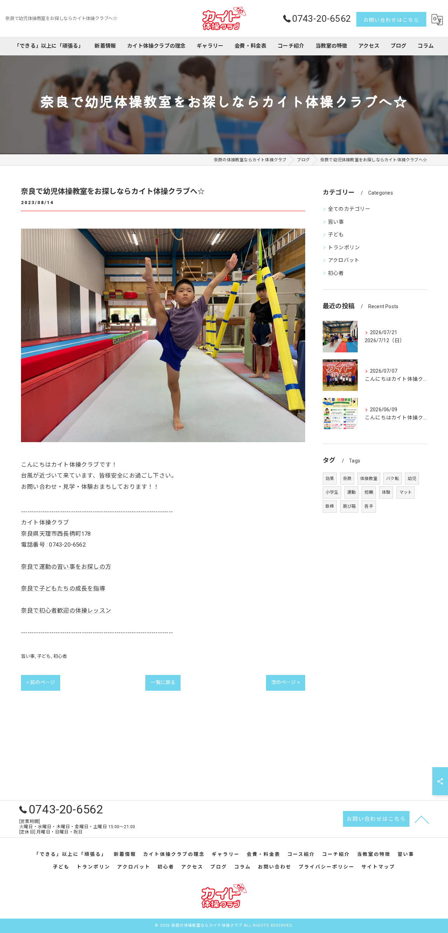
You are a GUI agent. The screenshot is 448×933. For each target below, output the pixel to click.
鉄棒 (330, 506)
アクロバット (343, 260)
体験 (386, 492)
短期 (368, 492)
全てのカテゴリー (349, 209)
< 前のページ (40, 682)
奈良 (347, 478)
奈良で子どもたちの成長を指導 (63, 588)
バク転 (392, 478)
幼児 (412, 478)
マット (405, 492)
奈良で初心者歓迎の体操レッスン (66, 610)
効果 (330, 478)
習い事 (28, 656)
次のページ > (285, 682)
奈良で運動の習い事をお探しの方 (66, 566)
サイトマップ (378, 867)
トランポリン (344, 248)
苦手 (368, 506)
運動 (351, 492)
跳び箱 (349, 506)
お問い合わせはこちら (391, 20)
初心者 (60, 656)
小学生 (332, 492)
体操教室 (368, 478)
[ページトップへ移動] (422, 819)
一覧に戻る (162, 682)
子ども (44, 656)
